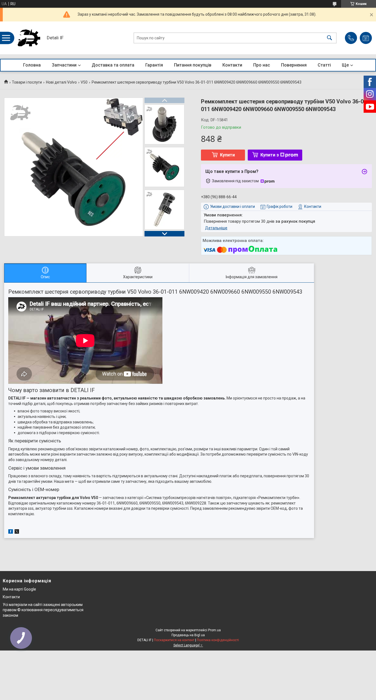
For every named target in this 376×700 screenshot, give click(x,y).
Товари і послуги (27, 82)
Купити (227, 155)
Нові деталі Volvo (61, 82)
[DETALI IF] (29, 38)
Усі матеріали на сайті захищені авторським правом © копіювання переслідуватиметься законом (43, 610)
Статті (324, 65)
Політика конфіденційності (218, 640)
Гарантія (154, 65)
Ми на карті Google (19, 589)
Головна (32, 65)
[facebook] (10, 532)
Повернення (294, 65)
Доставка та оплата (113, 65)
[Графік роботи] (366, 38)
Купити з (269, 155)
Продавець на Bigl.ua (188, 635)
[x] (17, 532)
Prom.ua (214, 630)
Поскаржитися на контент (174, 640)
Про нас (261, 65)
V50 (84, 82)
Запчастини (64, 65)
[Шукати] (329, 38)
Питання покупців (192, 65)
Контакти (232, 65)
